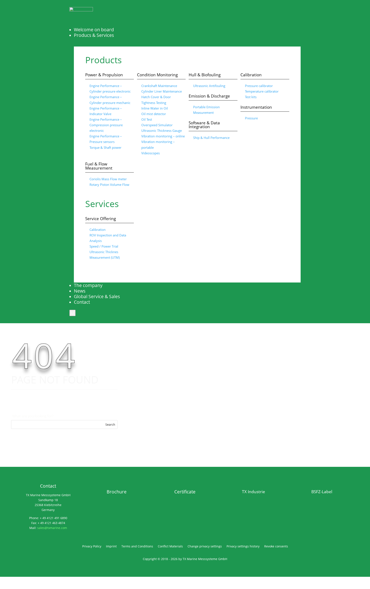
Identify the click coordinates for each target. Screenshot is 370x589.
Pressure (251, 118)
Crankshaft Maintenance (159, 86)
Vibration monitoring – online (163, 136)
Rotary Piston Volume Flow (109, 184)
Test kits (251, 97)
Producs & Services (94, 35)
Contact (82, 302)
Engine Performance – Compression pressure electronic (106, 125)
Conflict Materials (170, 546)
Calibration (98, 229)
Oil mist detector (153, 114)
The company (88, 285)
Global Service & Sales (97, 296)
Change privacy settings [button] (205, 546)
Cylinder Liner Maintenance (161, 91)
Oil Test (146, 119)
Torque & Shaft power (105, 147)
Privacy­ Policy (91, 546)
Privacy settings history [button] (243, 546)
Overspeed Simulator (157, 125)
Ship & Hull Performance (211, 137)
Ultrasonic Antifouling (209, 86)
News (79, 291)
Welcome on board (94, 30)
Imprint (111, 546)
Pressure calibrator (259, 86)
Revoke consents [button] (276, 546)
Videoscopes (150, 153)
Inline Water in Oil (154, 108)
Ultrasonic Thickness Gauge (161, 130)
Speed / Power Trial (104, 246)
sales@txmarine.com (52, 528)
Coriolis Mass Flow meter (108, 179)
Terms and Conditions (137, 546)
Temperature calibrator (262, 91)
